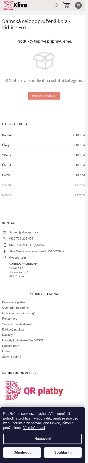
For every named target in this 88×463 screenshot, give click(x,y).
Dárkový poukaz (13, 329)
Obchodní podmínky (15, 307)
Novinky (7, 334)
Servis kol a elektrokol (17, 324)
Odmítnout (22, 452)
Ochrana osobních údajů (18, 313)
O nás (6, 351)
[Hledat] (56, 5)
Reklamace (9, 318)
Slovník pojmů (11, 356)
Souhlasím (63, 452)
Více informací (34, 428)
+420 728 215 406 (21, 238)
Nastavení (42, 439)
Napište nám (10, 345)
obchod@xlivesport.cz (23, 232)
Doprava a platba (13, 302)
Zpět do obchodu (44, 96)
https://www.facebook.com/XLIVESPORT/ (36, 251)
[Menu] (78, 5)
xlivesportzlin (17, 257)
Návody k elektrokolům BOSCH (23, 340)
